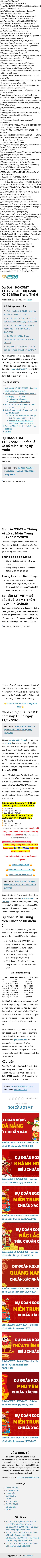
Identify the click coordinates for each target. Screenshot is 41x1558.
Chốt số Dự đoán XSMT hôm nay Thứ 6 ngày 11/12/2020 (21, 411)
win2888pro (29, 1555)
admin (29, 300)
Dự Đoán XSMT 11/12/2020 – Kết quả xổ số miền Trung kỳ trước (21, 389)
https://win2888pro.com (22, 1086)
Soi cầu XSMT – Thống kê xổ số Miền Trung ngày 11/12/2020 (20, 395)
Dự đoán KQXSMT (19, 369)
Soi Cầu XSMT (20, 1090)
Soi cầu (9, 1499)
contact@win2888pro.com (28, 1478)
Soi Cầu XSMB (12, 1501)
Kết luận (8, 432)
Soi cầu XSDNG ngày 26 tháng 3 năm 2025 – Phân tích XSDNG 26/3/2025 (19, 328)
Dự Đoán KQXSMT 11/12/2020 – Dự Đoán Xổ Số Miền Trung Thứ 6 (19, 471)
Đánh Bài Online (12, 1488)
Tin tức (8, 1510)
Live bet (5, 902)
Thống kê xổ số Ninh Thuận (19, 402)
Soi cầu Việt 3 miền (20, 865)
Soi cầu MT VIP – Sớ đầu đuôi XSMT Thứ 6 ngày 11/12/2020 (20, 405)
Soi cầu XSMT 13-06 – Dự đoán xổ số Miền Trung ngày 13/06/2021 (19, 729)
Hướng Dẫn (10, 1493)
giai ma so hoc (20, 1039)
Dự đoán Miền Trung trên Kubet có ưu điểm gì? (20, 427)
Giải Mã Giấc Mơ (12, 1490)
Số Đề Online (11, 1496)
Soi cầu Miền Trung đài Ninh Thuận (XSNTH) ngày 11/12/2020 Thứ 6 (22, 417)
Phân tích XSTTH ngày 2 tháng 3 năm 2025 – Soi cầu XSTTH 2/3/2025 (20, 884)
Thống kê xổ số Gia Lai (17, 399)
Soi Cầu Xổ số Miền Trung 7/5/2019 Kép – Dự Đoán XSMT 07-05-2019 (19, 339)
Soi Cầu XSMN (12, 1504)
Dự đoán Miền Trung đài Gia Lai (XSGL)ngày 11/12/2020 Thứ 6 (21, 422)
